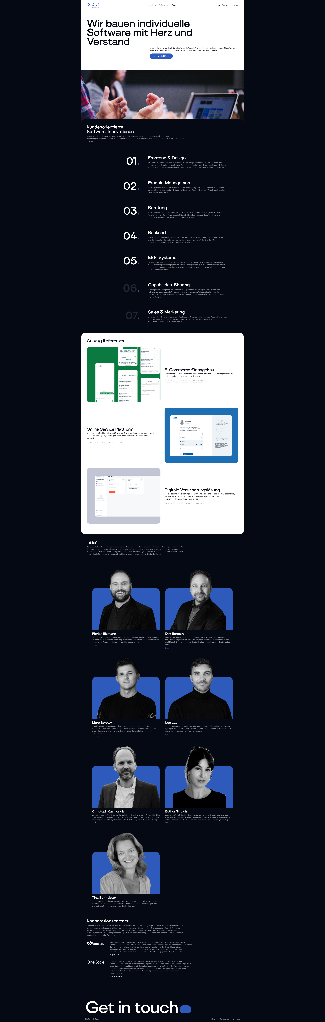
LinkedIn (95, 645)
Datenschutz (224, 1019)
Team (174, 5)
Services (152, 5)
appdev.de (115, 954)
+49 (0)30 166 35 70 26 (228, 5)
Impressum (235, 1019)
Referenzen (164, 5)
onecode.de (116, 976)
